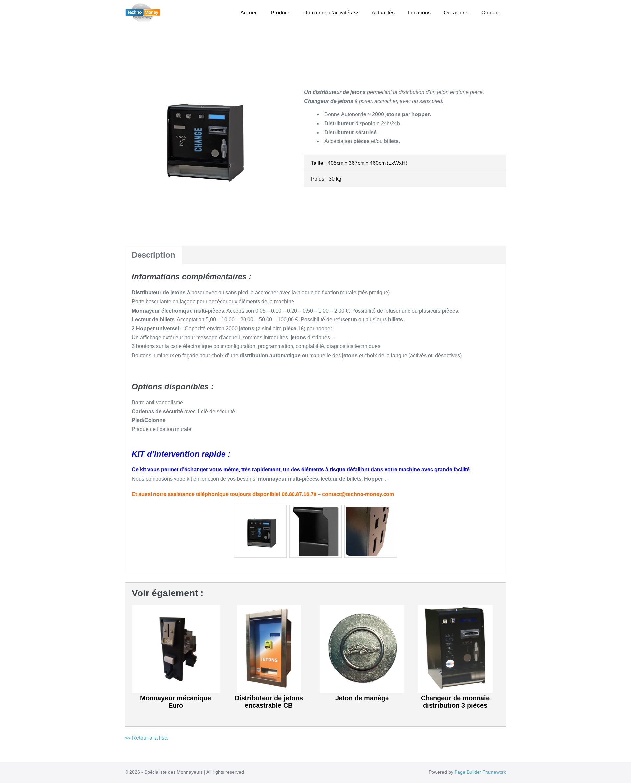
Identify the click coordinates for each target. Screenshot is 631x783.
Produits (280, 12)
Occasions (456, 12)
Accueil (249, 12)
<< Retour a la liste (147, 738)
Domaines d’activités (328, 12)
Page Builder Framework (480, 772)
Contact (490, 12)
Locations (419, 12)
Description (153, 254)
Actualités (383, 12)
